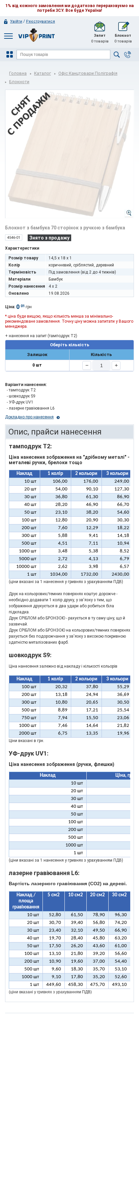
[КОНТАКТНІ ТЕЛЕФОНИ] (127, 55)
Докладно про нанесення (29, 417)
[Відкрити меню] (10, 55)
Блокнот (123, 38)
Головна (18, 73)
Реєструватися (40, 21)
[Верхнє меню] (8, 35)
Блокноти (19, 81)
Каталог (42, 73)
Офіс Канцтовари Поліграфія (87, 73)
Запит (100, 38)
